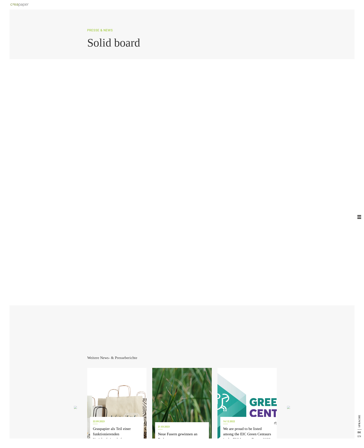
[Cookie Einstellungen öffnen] (8, 443)
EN (359, 436)
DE (359, 432)
